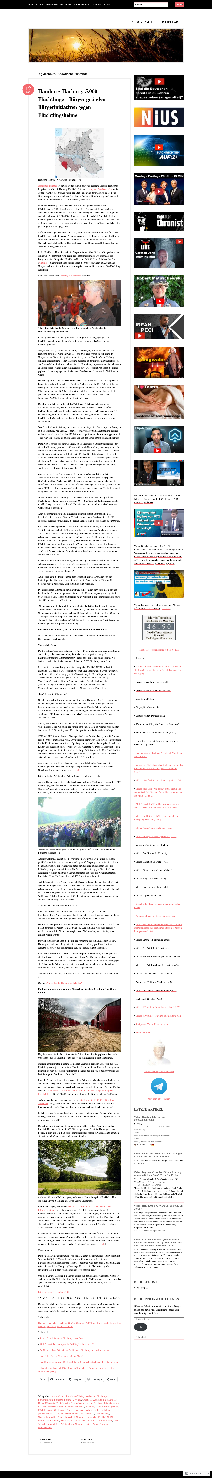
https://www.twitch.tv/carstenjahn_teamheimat (152, 1135)
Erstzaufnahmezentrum (81, 1403)
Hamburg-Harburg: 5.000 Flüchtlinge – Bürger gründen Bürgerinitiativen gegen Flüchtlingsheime (72, 103)
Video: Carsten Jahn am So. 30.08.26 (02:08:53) (149, 1118)
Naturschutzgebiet (66, 1417)
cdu (79, 1399)
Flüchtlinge (101, 1396)
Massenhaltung (102, 1413)
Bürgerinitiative (45, 1399)
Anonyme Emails (144, 1032)
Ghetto (70, 1410)
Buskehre (58, 1399)
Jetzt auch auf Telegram (159, 1098)
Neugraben (81, 1417)
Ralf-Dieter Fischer (91, 1420)
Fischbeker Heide (76, 1406)
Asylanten (90, 1396)
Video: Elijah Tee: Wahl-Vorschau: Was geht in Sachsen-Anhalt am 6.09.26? (158, 1155)
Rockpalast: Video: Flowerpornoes (152, 1024)
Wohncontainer (45, 1427)
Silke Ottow (106, 1420)
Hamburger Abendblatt (70, 275)
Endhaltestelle (63, 1403)
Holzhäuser (66, 1413)
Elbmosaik (50, 1403)
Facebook (98, 1403)
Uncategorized (87, 1442)
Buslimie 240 (70, 1399)
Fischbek (42, 1406)
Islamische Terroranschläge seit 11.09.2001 (159, 649)
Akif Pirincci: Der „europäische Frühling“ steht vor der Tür (67, 1344)
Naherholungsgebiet (47, 1417)
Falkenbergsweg (111, 1403)
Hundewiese (77, 1413)
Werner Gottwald (100, 1424)
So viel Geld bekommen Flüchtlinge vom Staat (62, 1338)
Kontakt (171, 22)
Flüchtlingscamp (93, 1406)
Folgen (141, 1326)
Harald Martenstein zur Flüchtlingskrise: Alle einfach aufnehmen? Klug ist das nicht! (79, 1362)
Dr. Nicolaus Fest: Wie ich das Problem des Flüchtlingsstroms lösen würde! (75, 1350)
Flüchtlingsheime (110, 1406)
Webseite (43, 262)
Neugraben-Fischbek (47, 185)
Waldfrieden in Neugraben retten (75, 1424)
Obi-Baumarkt (52, 1420)
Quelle (77, 770)
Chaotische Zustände (92, 1399)
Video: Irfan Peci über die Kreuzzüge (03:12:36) (158, 780)
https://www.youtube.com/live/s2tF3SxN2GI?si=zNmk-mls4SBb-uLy (156, 1128)
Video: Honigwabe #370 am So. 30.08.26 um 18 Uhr (158, 1207)
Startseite (144, 22)
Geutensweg (60, 1410)
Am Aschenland (59, 1396)
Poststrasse (75, 1420)
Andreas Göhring (76, 1396)
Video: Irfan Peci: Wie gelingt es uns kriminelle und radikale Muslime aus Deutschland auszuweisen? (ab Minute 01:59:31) (158, 792)
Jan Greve (89, 1413)
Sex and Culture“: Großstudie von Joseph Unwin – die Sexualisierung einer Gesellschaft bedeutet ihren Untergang (158, 670)
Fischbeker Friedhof (57, 1406)
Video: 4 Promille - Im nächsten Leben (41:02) (158, 1007)
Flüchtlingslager (45, 1410)
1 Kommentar (46, 1442)
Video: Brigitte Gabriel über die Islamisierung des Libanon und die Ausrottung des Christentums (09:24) (158, 768)
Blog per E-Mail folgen (156, 1299)
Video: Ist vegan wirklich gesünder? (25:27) (156, 836)
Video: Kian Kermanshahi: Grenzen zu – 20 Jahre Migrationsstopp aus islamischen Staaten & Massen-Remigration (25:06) (158, 928)
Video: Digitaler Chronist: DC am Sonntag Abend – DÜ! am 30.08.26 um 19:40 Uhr (157, 1174)
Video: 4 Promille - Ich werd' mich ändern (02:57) (159, 1015)
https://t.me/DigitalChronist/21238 (147, 1185)
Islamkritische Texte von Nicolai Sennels (155, 827)
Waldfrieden (53, 1424)
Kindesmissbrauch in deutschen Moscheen (155, 915)
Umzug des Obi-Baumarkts (99, 189)
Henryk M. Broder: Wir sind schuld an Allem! (61, 1356)
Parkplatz (64, 1420)
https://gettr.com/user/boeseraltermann (149, 1141)
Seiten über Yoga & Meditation (159, 1071)
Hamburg (79, 1410)
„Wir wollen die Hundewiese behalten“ (64, 982)
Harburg (88, 1410)
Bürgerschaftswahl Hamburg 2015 (54, 1292)
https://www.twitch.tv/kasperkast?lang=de (150, 1230)
